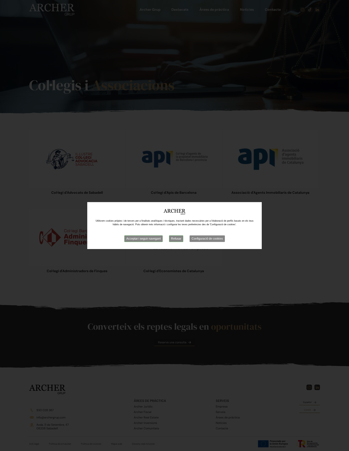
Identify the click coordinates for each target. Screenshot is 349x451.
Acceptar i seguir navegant (143, 238)
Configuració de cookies (207, 238)
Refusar (176, 238)
